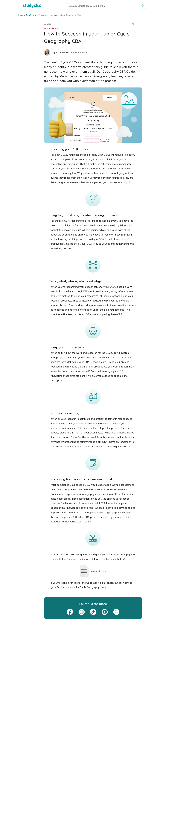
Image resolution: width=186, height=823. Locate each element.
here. (103, 587)
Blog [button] (28, 15)
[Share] (133, 24)
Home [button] (21, 15)
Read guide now (98, 571)
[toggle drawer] (20, 6)
